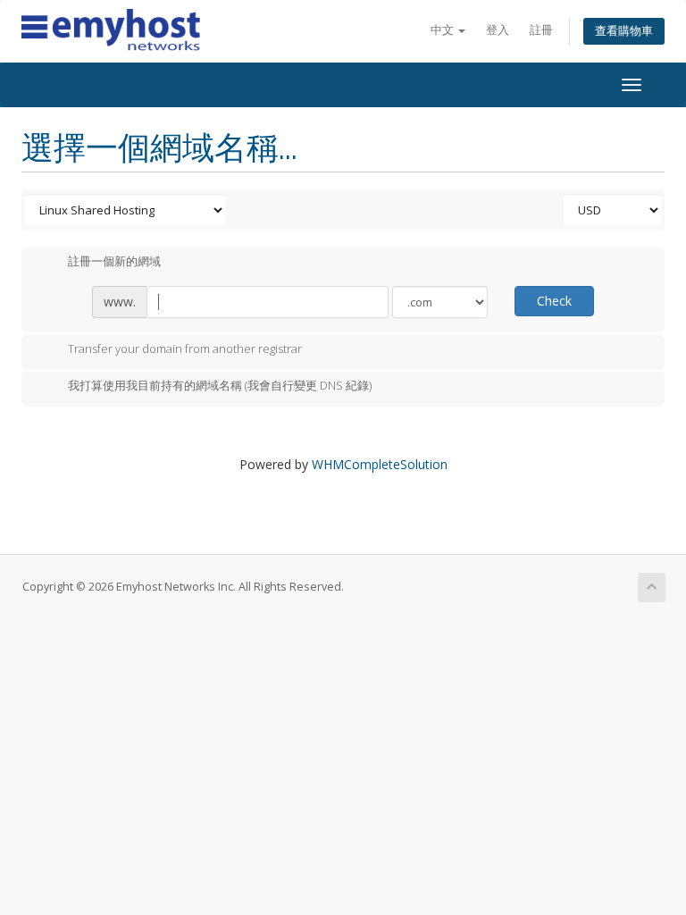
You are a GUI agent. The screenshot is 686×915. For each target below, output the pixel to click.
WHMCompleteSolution (380, 464)
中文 (443, 30)
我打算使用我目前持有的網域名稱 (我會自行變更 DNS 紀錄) (220, 386)
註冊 (541, 30)
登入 (497, 30)
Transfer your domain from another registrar (185, 348)
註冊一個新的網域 (114, 262)
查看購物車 (624, 30)
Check (554, 300)
